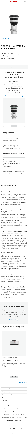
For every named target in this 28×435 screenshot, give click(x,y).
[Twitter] (17, 428)
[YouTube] (21, 428)
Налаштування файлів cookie (14, 420)
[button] (4, 126)
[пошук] (2, 2)
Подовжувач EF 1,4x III (10, 360)
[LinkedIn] (14, 428)
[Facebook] (6, 428)
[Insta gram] (10, 428)
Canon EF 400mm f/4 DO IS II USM (10, 67)
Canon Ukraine (13, 425)
